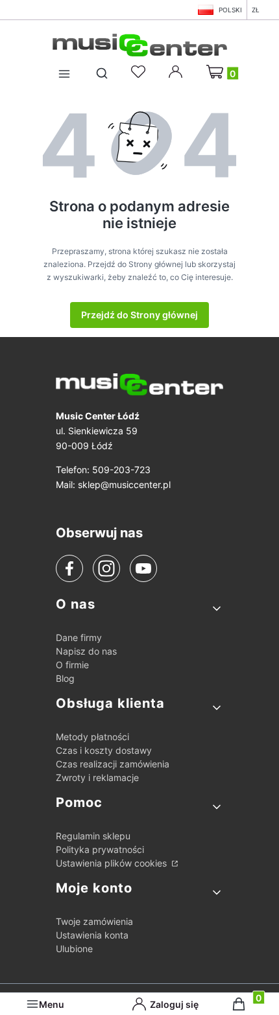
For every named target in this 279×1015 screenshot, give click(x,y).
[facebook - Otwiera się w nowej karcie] (69, 568)
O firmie (72, 664)
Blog (65, 678)
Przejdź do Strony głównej (139, 314)
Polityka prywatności (100, 849)
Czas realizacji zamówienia (112, 763)
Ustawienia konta (92, 934)
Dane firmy (79, 637)
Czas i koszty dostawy (104, 750)
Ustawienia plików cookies (112, 863)
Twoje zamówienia (94, 921)
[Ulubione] (140, 72)
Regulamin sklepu (93, 835)
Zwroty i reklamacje (97, 777)
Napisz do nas (86, 651)
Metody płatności (92, 736)
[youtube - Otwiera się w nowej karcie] (143, 568)
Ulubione (74, 948)
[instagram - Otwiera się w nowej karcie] (106, 568)
